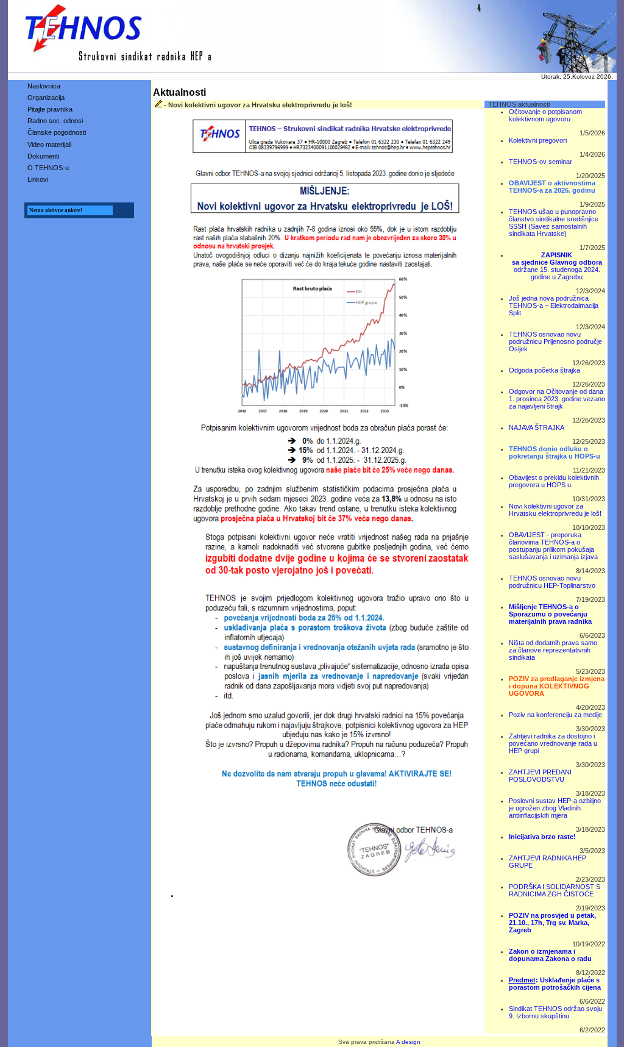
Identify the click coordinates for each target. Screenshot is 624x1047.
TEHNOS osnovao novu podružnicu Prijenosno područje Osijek (555, 341)
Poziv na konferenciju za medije (555, 714)
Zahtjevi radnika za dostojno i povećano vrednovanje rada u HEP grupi (553, 743)
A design (408, 1041)
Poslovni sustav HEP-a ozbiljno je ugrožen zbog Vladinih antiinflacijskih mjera (555, 808)
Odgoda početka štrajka (544, 370)
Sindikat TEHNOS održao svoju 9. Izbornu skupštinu (555, 1012)
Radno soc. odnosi (55, 120)
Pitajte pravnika (50, 109)
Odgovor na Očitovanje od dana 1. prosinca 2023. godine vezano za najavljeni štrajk (557, 399)
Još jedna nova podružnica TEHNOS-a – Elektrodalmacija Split (553, 305)
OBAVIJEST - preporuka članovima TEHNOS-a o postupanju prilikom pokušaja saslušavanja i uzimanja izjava (553, 545)
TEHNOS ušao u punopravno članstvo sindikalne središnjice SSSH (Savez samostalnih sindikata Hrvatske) (553, 222)
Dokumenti (43, 156)
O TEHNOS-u (48, 167)
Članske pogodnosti (56, 132)
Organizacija (46, 97)
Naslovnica (43, 86)
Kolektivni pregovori (538, 140)
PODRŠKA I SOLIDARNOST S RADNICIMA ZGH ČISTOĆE (554, 890)
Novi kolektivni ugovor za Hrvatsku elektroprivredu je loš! (555, 509)
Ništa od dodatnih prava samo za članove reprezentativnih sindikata (553, 650)
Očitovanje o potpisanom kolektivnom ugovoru (545, 115)
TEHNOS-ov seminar (540, 161)
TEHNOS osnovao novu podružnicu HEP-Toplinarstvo (552, 581)
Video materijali (49, 144)
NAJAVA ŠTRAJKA (536, 427)
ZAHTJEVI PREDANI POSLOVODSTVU (540, 775)
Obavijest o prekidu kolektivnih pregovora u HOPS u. (554, 481)
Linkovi (37, 179)
